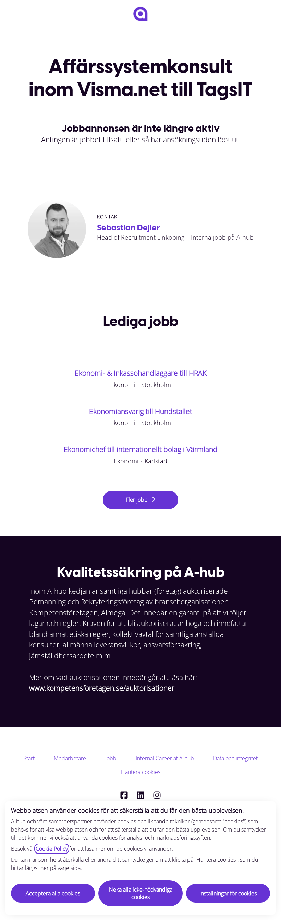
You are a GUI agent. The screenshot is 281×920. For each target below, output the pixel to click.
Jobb (111, 758)
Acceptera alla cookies (53, 893)
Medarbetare (70, 758)
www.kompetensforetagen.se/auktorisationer (101, 688)
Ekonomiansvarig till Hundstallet (140, 411)
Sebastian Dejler (128, 227)
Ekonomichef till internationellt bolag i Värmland (141, 449)
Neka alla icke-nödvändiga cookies (140, 893)
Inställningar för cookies (228, 893)
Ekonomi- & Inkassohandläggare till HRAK (141, 373)
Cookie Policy (52, 848)
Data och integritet (235, 758)
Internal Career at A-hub (165, 758)
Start (29, 758)
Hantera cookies (140, 772)
